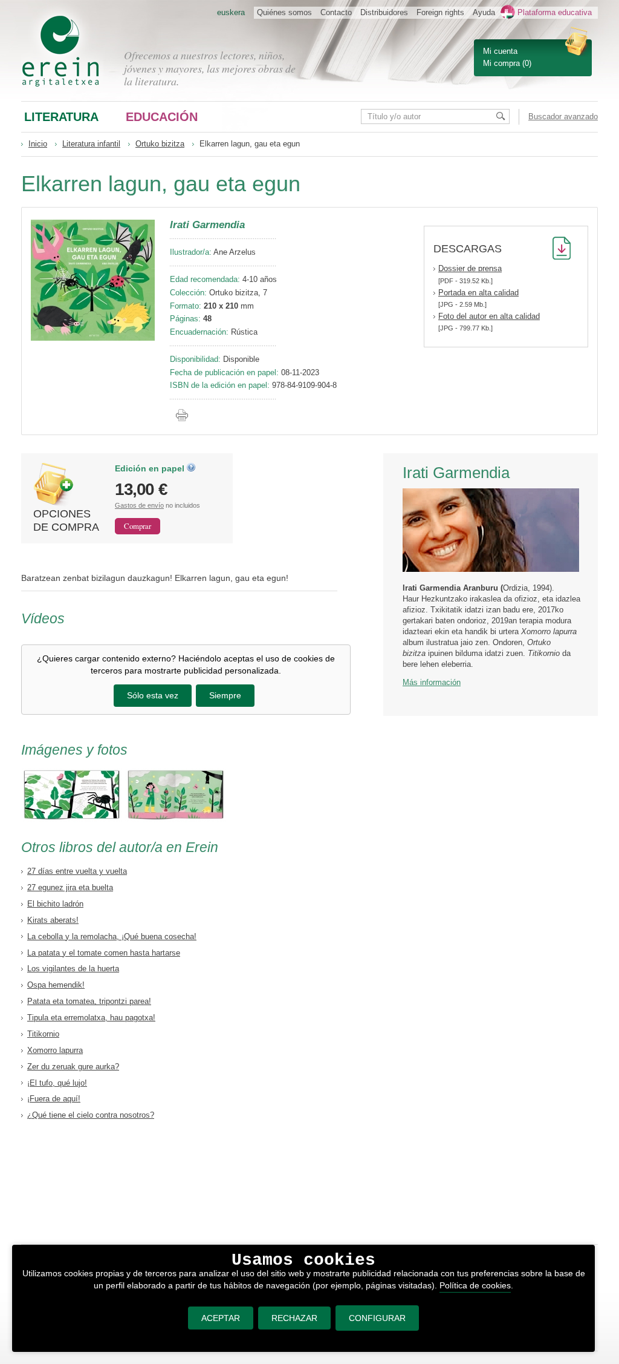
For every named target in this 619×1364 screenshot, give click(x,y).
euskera (231, 12)
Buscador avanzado (563, 116)
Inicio (37, 143)
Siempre (225, 695)
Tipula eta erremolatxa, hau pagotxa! (91, 1017)
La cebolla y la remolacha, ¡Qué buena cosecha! (111, 936)
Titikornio (43, 1033)
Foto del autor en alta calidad (489, 316)
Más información (432, 682)
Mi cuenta (500, 51)
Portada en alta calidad (478, 292)
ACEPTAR (220, 1318)
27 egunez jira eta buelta (70, 887)
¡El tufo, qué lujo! (57, 1082)
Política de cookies (475, 1285)
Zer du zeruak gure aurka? (73, 1066)
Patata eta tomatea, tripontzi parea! (89, 1001)
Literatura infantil (91, 143)
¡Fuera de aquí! (53, 1098)
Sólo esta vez (152, 695)
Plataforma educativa (554, 12)
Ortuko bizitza (159, 143)
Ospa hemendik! (56, 984)
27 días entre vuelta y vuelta (77, 871)
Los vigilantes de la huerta (73, 968)
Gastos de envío (139, 505)
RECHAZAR (294, 1318)
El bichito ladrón (55, 903)
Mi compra (501, 63)
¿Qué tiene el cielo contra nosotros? (90, 1115)
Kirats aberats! (53, 920)
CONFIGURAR (377, 1318)
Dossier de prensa (470, 268)
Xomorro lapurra (55, 1050)
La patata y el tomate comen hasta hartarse (103, 952)
